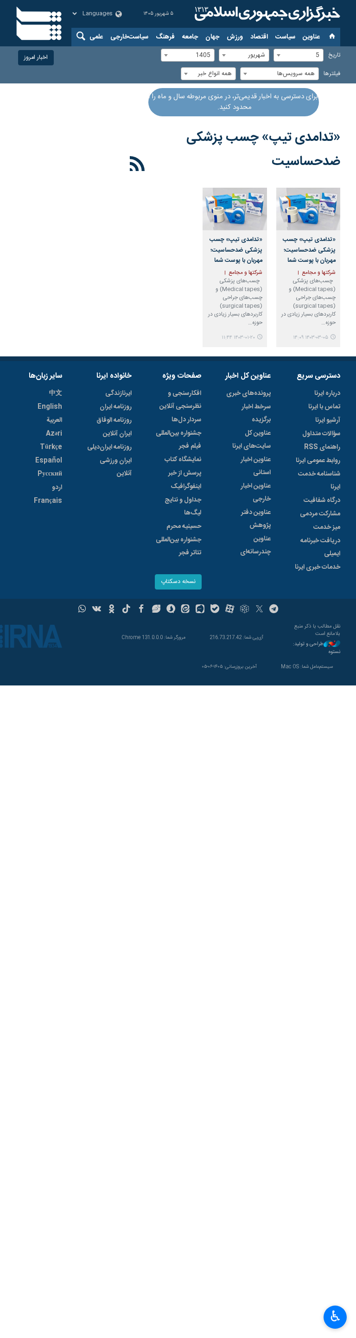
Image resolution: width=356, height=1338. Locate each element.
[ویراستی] (156, 609)
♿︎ (335, 1316)
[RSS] (137, 165)
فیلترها (332, 74)
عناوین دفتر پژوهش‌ (256, 519)
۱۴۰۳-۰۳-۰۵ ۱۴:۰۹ (310, 337)
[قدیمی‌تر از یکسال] (308, 209)
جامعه (190, 37)
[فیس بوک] (141, 609)
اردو (57, 487)
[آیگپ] (200, 609)
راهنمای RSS (322, 447)
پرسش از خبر (184, 473)
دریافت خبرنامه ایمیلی (320, 547)
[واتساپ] (82, 609)
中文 (55, 393)
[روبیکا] (244, 609)
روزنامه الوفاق (114, 420)
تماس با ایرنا (324, 406)
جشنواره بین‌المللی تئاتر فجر (178, 546)
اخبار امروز (36, 58)
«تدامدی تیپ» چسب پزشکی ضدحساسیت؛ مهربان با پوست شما (309, 250)
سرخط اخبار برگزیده (256, 413)
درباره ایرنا (327, 393)
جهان (212, 37)
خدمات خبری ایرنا (317, 567)
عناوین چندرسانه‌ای (255, 545)
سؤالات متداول (321, 433)
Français (48, 501)
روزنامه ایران (116, 406)
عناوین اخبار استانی (256, 466)
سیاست (285, 37)
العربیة (54, 420)
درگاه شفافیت (322, 500)
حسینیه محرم (183, 526)
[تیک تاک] (126, 609)
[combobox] (298, 55)
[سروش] (171, 609)
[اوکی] (111, 609)
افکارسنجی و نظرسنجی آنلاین (180, 400)
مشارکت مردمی (320, 514)
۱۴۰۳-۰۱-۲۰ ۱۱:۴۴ (238, 337)
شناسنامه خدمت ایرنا (319, 481)
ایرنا (266, 14)
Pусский (50, 474)
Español (48, 460)
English (50, 406)
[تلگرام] (274, 609)
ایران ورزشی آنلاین (116, 467)
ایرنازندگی (118, 393)
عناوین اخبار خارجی (256, 493)
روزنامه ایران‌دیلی (109, 447)
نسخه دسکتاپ (178, 582)
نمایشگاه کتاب (183, 459)
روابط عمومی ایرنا (318, 460)
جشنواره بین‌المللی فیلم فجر (178, 440)
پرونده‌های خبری (248, 393)
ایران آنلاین (117, 433)
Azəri (54, 433)
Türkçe (51, 447)
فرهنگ (165, 37)
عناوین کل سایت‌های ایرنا (251, 440)
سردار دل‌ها (186, 419)
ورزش (235, 37)
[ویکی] (96, 609)
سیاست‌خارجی (129, 37)
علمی (96, 37)
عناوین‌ (311, 37)
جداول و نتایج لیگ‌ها (183, 507)
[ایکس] (259, 609)
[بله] (215, 609)
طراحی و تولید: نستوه (316, 648)
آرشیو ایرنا (327, 420)
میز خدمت (326, 527)
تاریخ (334, 55)
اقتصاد (259, 37)
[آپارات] (229, 609)
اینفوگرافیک (186, 486)
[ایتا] (185, 609)
